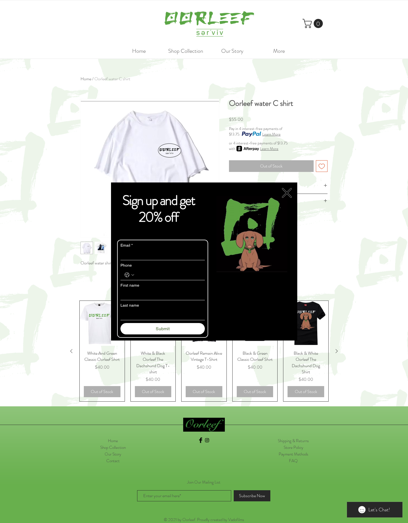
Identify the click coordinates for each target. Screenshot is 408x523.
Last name (129, 305)
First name (129, 285)
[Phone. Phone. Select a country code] (129, 275)
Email (126, 245)
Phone (126, 265)
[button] (287, 193)
